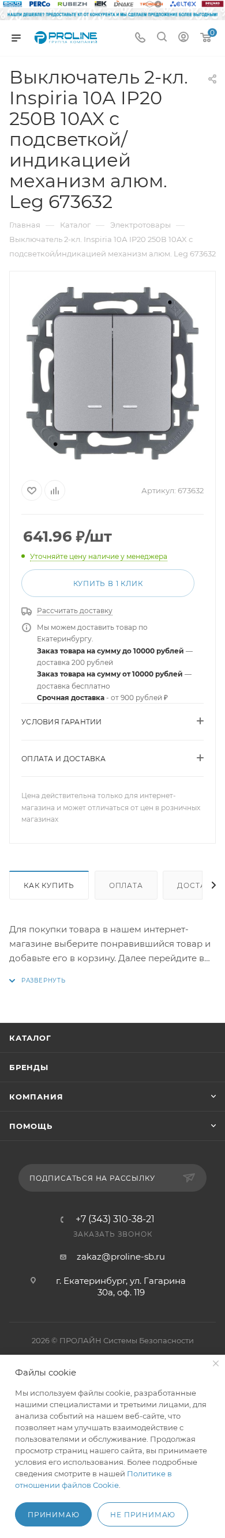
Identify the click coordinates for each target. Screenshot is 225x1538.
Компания (36, 1096)
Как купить (49, 885)
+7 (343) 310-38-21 (115, 1219)
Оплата (126, 885)
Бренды (28, 1067)
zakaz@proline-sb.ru (121, 1256)
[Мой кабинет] (183, 38)
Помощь (30, 1126)
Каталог (30, 1037)
